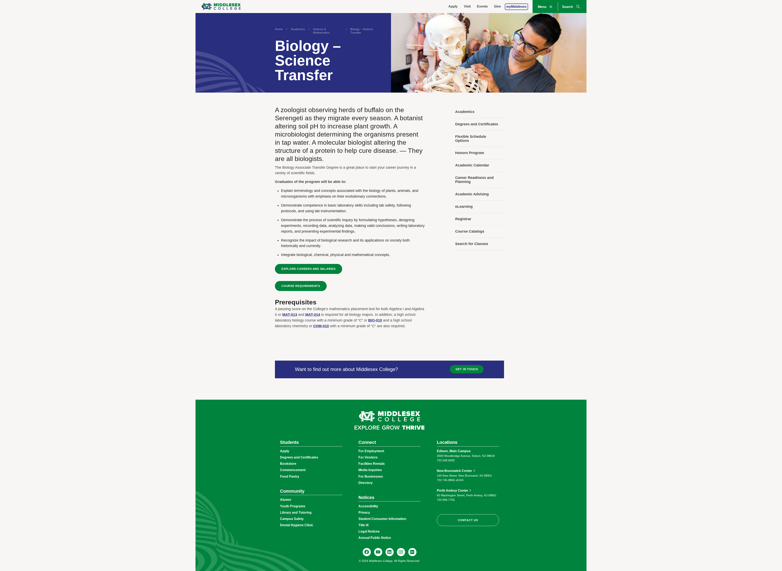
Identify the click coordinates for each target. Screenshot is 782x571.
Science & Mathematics (321, 30)
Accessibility (368, 506)
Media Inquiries (370, 470)
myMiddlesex (516, 6)
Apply (453, 6)
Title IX (363, 525)
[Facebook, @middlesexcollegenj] (367, 552)
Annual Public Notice (374, 537)
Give (497, 6)
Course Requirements (300, 286)
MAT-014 (312, 315)
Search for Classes (471, 244)
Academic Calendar (472, 165)
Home (279, 29)
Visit (467, 6)
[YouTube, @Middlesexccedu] (378, 552)
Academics (298, 29)
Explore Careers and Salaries (308, 268)
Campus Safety (292, 519)
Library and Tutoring (296, 512)
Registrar (463, 219)
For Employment (371, 451)
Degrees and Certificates (476, 124)
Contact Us (468, 520)
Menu (542, 7)
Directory (365, 483)
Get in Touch (467, 369)
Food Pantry (289, 476)
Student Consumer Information (382, 519)
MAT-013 (289, 315)
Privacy (364, 512)
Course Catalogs (469, 231)
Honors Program (469, 153)
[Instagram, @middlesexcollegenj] (401, 552)
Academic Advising (472, 194)
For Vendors (368, 457)
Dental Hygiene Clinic (296, 525)
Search (567, 7)
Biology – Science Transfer (361, 30)
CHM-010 (321, 326)
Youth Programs (292, 506)
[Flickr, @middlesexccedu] (412, 552)
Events (482, 6)
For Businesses (370, 476)
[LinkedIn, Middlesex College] (390, 552)
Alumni (285, 499)
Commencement (292, 470)
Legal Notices (369, 531)
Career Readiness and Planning (474, 180)
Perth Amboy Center (452, 490)
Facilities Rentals (371, 463)
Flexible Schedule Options (470, 139)
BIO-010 (375, 320)
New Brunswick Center (454, 471)
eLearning (464, 207)
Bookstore (288, 463)
